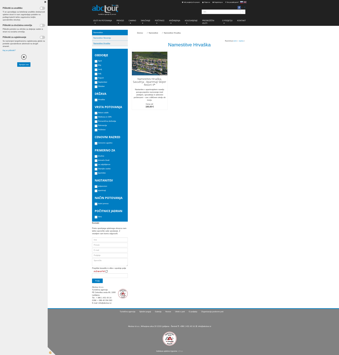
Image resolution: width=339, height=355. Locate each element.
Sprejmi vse (24, 64)
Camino (132, 20)
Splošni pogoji (145, 311)
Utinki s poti (180, 311)
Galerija (158, 311)
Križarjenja (174, 20)
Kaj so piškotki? (9, 50)
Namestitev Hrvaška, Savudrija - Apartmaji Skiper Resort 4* (149, 81)
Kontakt (241, 20)
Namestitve (153, 33)
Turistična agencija (127, 311)
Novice (168, 311)
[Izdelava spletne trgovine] (180, 351)
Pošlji (97, 281)
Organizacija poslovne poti (212, 311)
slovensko (241, 2)
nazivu (241, 41)
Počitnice (159, 20)
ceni (235, 41)
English (245, 2)
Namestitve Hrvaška (101, 43)
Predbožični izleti (208, 21)
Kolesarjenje (191, 20)
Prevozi (120, 20)
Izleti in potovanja (102, 20)
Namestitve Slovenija (102, 38)
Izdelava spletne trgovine (166, 351)
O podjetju (227, 20)
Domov (140, 33)
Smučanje (145, 20)
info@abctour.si (204, 326)
